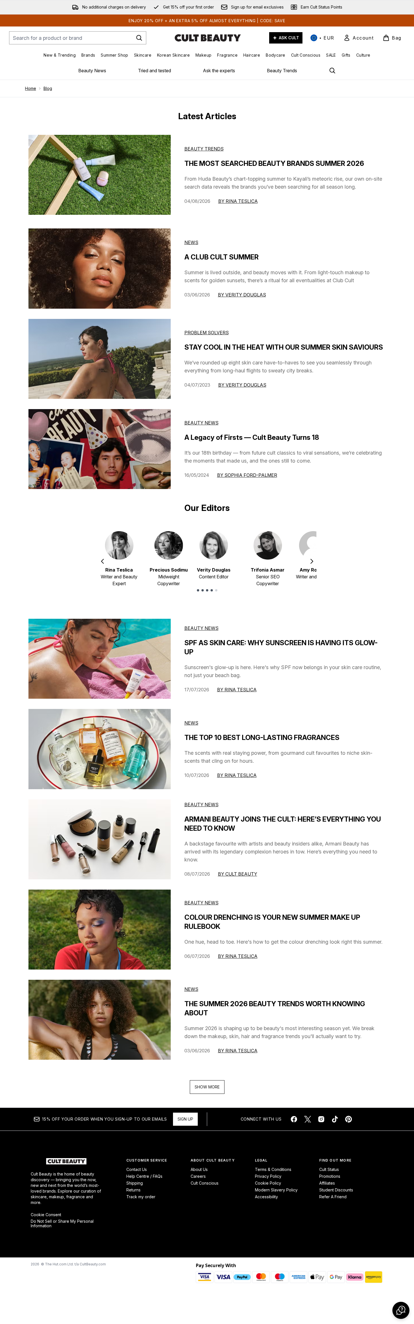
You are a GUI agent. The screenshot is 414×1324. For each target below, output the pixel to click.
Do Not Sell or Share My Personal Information (62, 1223)
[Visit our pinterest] (348, 1119)
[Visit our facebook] (294, 1119)
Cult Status (329, 1169)
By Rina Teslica (238, 201)
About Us (199, 1169)
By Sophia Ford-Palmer (247, 475)
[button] (401, 1310)
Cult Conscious (205, 1183)
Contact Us (136, 1169)
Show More (207, 1086)
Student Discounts (336, 1189)
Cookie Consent (46, 1214)
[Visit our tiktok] (335, 1119)
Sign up (185, 1119)
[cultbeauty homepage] (207, 38)
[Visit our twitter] (307, 1119)
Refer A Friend (333, 1196)
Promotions (329, 1176)
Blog (48, 88)
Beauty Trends (282, 70)
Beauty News (92, 70)
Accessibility (266, 1196)
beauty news (201, 628)
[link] (358, 38)
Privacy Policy (268, 1176)
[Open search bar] (332, 70)
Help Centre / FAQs (144, 1176)
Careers (198, 1176)
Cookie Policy (268, 1183)
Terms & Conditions (273, 1169)
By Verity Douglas (242, 295)
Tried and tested (154, 70)
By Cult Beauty (237, 874)
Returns (133, 1189)
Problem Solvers (206, 332)
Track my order (140, 1196)
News (191, 242)
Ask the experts (219, 70)
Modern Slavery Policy (276, 1189)
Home (30, 88)
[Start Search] (139, 38)
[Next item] (311, 561)
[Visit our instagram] (321, 1119)
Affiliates (327, 1183)
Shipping (134, 1183)
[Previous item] (102, 561)
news (191, 723)
